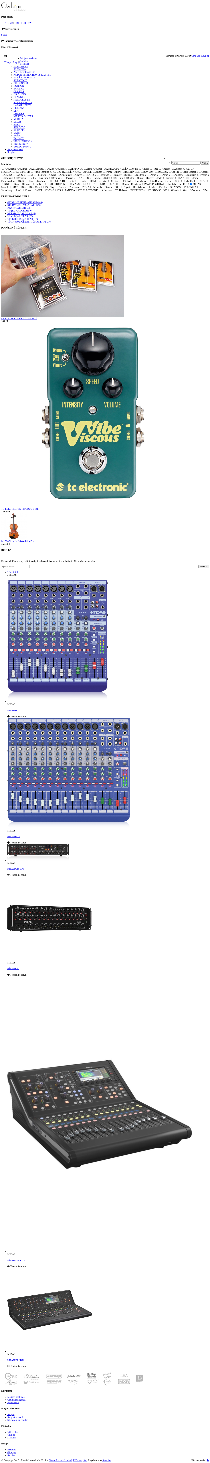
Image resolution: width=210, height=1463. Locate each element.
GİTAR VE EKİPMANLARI (25, 202)
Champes (41, 175)
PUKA (17, 124)
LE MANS (19, 108)
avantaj (109, 172)
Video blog (12, 1432)
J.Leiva (115, 181)
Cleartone (105, 175)
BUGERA (19, 88)
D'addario (141, 175)
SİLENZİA (19, 130)
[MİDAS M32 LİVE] (108, 1310)
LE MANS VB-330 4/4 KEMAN (17, 541)
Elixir (141, 178)
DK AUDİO (20, 94)
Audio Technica (42, 172)
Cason (30, 175)
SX (60, 190)
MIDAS (18, 121)
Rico (118, 187)
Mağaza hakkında (29, 58)
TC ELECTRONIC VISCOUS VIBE (20, 509)
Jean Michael (141, 181)
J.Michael (127, 181)
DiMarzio (69, 178)
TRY (3, 23)
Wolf (205, 190)
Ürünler (24, 61)
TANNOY (19, 138)
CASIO (8, 175)
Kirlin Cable (190, 181)
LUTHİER (19, 113)
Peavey (62, 187)
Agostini (12, 168)
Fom (195, 178)
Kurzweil (28, 184)
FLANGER (19, 97)
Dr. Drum (119, 178)
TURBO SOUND (23, 146)
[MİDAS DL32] (108, 918)
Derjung (56, 178)
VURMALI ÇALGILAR (21, 213)
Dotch (107, 178)
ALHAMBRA (21, 66)
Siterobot (106, 1460)
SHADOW (19, 127)
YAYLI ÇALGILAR (20, 216)
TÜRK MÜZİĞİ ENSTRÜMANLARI (29, 221)
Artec (156, 168)
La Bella (40, 184)
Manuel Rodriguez (132, 184)
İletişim (10, 152)
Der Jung (44, 178)
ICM (93, 181)
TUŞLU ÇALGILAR (19, 210)
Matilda (172, 184)
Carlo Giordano (190, 172)
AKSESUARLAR (18, 208)
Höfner (84, 181)
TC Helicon (121, 190)
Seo (85, 1460)
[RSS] (208, 1460)
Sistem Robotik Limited (60, 1460)
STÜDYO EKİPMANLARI (24, 205)
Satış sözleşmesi (15, 149)
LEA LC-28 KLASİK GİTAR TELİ (19, 318)
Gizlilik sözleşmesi (16, 1399)
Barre (119, 172)
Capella (175, 172)
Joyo (168, 181)
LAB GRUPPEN (22, 105)
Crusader (117, 175)
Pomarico (74, 187)
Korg (17, 184)
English (16, 62)
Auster (98, 172)
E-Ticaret (77, 1460)
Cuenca (129, 175)
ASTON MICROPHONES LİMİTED (32, 75)
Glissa (31, 181)
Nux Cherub (36, 187)
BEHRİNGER (21, 83)
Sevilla (163, 187)
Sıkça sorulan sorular (17, 1420)
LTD (94, 184)
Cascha (204, 172)
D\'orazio (192, 175)
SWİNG (18, 135)
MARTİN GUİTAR (23, 116)
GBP (16, 23)
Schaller (153, 187)
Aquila (135, 168)
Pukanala (97, 187)
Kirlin (177, 181)
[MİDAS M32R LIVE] (108, 1114)
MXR (16, 187)
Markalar (24, 63)
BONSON (19, 86)
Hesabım (11, 1449)
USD (10, 23)
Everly (150, 178)
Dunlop (131, 178)
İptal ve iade (13, 1402)
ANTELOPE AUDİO (24, 72)
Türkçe (7, 62)
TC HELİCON (21, 144)
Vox (185, 190)
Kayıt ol (205, 55)
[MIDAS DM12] (108, 641)
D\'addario (178, 175)
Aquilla (146, 168)
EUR (23, 23)
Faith (160, 178)
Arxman (178, 168)
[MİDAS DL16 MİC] (108, 853)
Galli (21, 181)
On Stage (51, 187)
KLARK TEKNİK (23, 102)
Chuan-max (66, 175)
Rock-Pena (139, 187)
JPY (30, 23)
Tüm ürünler (13, 572)
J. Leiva (103, 181)
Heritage (73, 181)
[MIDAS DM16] (108, 773)
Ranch (108, 187)
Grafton (41, 181)
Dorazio (97, 178)
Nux (24, 187)
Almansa (62, 168)
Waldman (195, 190)
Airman (24, 168)
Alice (52, 168)
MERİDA (18, 119)
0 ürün (4, 35)
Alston (99, 168)
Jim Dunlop (157, 181)
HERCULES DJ (22, 99)
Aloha (89, 168)
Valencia (175, 190)
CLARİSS (19, 91)
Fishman (170, 178)
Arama (205, 163)
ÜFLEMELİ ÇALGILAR (22, 219)
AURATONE (20, 80)
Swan (29, 190)
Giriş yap (195, 55)
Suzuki (19, 190)
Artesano (166, 168)
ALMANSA (20, 69)
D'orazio (153, 175)
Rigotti (127, 187)
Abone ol (204, 567)
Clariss (79, 175)
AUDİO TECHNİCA (24, 77)
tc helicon (107, 190)
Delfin (33, 178)
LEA (16, 110)
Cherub (53, 175)
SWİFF (17, 133)
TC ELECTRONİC (23, 141)
